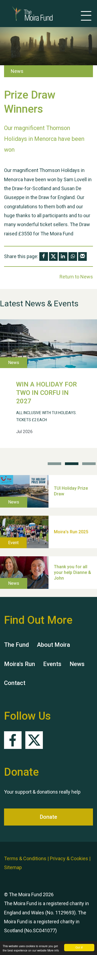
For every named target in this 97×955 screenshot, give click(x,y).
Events (52, 664)
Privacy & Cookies (69, 858)
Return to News (76, 277)
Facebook (13, 740)
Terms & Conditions (25, 858)
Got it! (79, 947)
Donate (48, 817)
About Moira (53, 644)
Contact (14, 683)
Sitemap (13, 867)
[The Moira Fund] (24, 13)
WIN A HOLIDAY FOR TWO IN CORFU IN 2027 (46, 393)
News (77, 664)
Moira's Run (19, 664)
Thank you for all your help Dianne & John (72, 572)
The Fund (16, 644)
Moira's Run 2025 (71, 531)
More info (53, 950)
